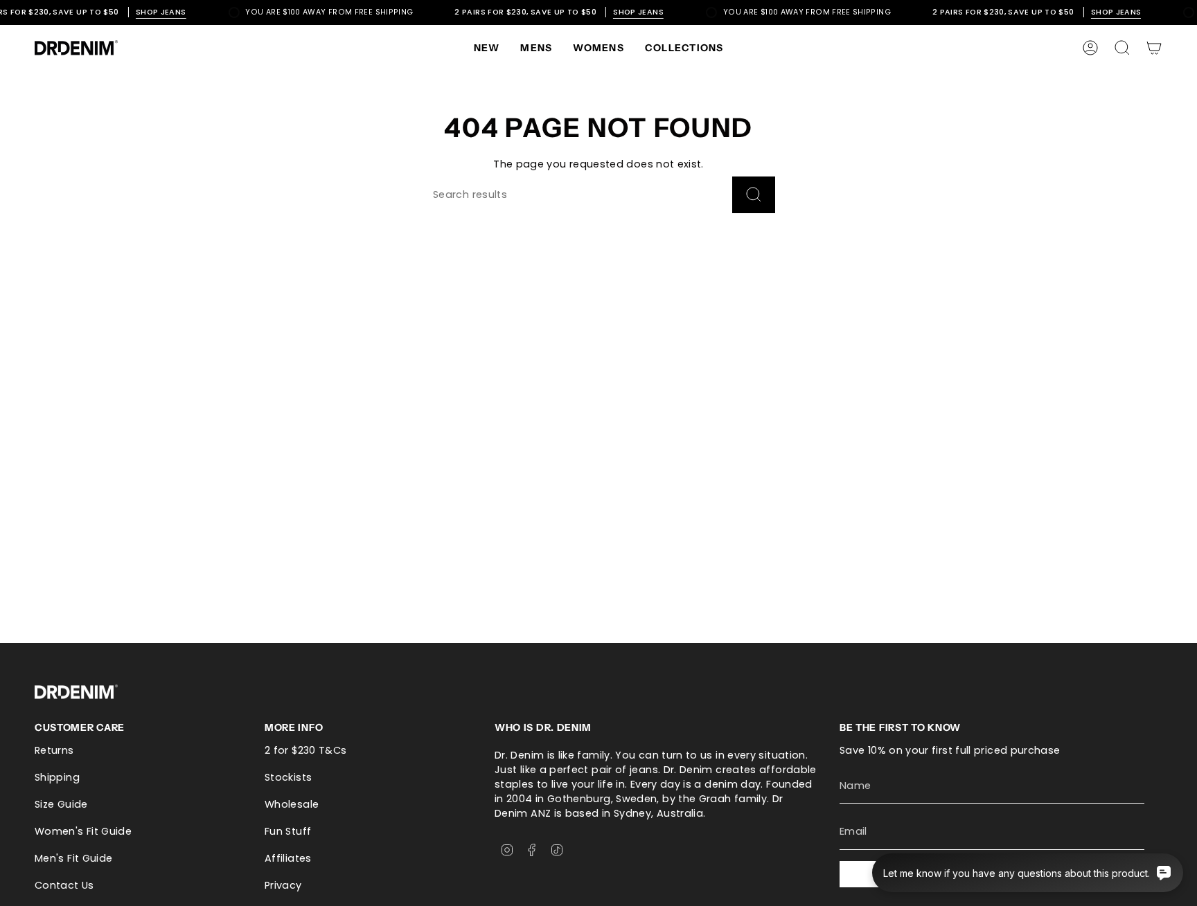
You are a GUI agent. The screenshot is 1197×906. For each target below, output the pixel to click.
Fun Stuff (288, 831)
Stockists (288, 777)
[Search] (753, 194)
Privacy (283, 885)
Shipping (57, 777)
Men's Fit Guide (73, 858)
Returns (54, 750)
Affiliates (288, 858)
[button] (536, 48)
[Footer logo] (76, 692)
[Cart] (1154, 48)
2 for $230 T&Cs (305, 750)
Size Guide (61, 804)
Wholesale (292, 804)
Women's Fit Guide (83, 831)
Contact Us (64, 885)
